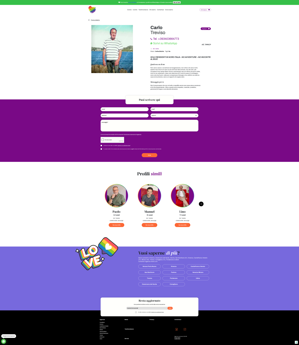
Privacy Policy (177, 337)
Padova (173, 272)
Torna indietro (95, 20)
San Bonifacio (149, 272)
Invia (149, 155)
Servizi (127, 338)
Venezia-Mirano (197, 272)
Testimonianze (143, 10)
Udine (198, 278)
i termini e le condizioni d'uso (123, 145)
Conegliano (174, 284)
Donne (129, 10)
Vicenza (174, 266)
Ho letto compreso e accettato (151, 312)
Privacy (152, 319)
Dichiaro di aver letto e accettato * (116, 145)
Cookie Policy (177, 338)
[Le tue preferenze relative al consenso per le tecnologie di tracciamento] (296, 342)
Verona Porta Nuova (149, 266)
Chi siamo (152, 10)
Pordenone (173, 278)
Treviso (149, 278)
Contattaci (160, 10)
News (126, 319)
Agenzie (102, 319)
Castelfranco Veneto (198, 266)
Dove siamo (169, 10)
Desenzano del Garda (149, 284)
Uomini (135, 10)
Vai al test (176, 2)
